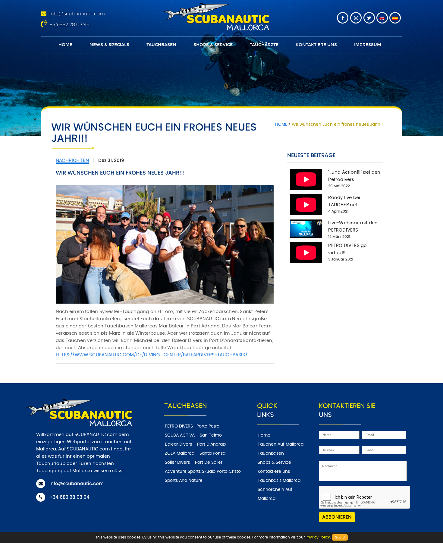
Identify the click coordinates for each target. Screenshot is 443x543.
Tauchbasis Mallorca (279, 480)
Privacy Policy (318, 537)
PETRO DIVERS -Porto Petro (192, 426)
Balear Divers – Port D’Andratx (195, 444)
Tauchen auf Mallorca (280, 444)
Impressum (367, 44)
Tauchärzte (264, 44)
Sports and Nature (184, 480)
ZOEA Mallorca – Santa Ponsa (195, 453)
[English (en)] (382, 18)
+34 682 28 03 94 (70, 24)
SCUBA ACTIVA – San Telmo (193, 435)
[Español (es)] (395, 18)
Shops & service (213, 44)
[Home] (215, 16)
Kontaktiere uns (316, 44)
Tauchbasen (161, 44)
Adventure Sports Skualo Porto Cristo (203, 471)
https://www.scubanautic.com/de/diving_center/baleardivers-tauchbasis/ (151, 355)
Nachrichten (72, 160)
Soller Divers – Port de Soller (193, 462)
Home (65, 44)
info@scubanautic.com (77, 14)
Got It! (340, 537)
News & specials (109, 44)
